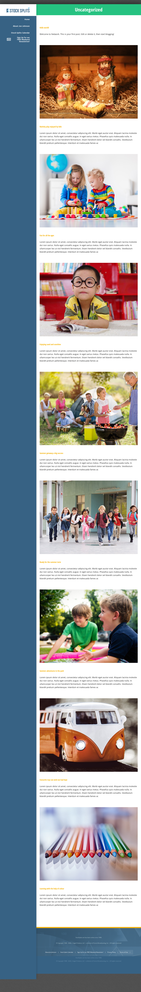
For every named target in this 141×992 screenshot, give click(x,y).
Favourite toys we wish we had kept (53, 779)
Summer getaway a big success (51, 453)
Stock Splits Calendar (66, 952)
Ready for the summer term (50, 562)
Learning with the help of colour (52, 888)
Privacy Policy (111, 952)
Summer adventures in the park (52, 671)
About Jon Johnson (50, 952)
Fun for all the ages (47, 235)
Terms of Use (124, 952)
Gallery (89, 82)
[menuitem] (18, 19)
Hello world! (44, 27)
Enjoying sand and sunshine (50, 344)
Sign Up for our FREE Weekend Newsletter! (90, 952)
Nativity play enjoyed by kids (51, 126)
